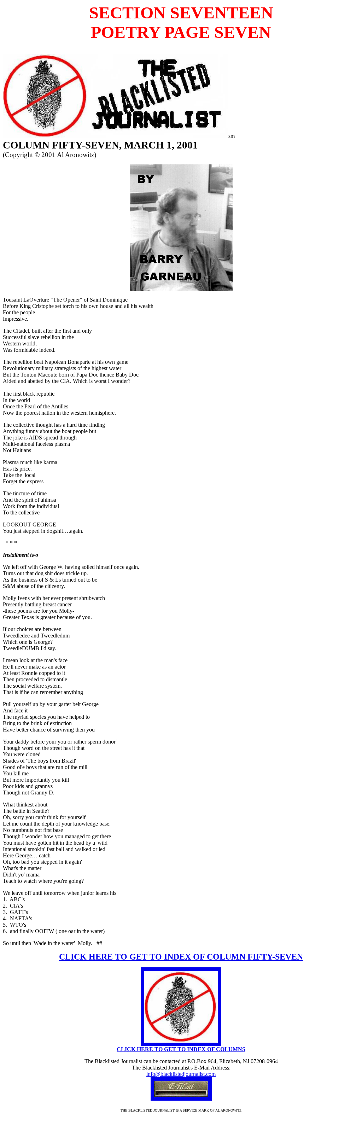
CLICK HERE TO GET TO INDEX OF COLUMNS (181, 1049)
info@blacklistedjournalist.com (181, 1074)
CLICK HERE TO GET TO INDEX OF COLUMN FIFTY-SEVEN (181, 956)
